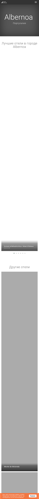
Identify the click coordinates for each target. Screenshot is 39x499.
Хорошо (32, 496)
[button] (14, 253)
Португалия (19, 23)
